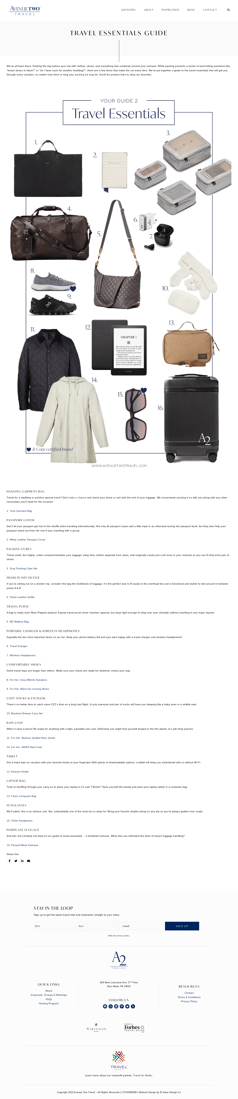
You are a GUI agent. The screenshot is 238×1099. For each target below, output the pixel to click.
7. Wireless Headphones (21, 655)
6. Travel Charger (17, 646)
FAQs (49, 999)
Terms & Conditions (189, 997)
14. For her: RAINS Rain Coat (24, 747)
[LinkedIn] (22, 861)
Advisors (128, 9)
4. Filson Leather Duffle (20, 597)
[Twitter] (15, 861)
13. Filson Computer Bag (21, 796)
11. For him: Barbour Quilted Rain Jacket (31, 737)
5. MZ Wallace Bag (18, 621)
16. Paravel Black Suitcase (22, 845)
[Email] (28, 861)
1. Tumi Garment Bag (19, 511)
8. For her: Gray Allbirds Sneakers (27, 679)
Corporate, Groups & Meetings (49, 995)
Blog (191, 9)
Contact (210, 9)
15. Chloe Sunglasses (19, 820)
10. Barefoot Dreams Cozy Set (25, 713)
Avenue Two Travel (28, 13)
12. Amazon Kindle (18, 771)
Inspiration (170, 9)
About (149, 9)
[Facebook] (9, 861)
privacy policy (123, 936)
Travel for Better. (143, 1075)
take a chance (78, 497)
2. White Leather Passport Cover (26, 539)
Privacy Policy (189, 1001)
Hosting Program (49, 1003)
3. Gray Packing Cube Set (22, 568)
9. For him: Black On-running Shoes (28, 688)
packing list (81, 74)
